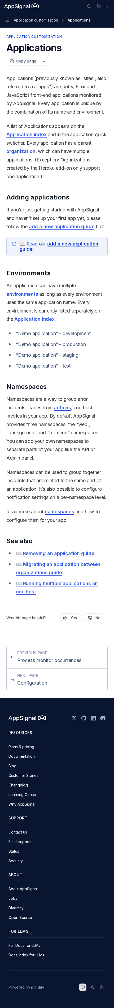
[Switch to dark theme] (102, 987)
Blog (12, 766)
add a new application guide (62, 226)
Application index (26, 134)
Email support (20, 841)
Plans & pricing (21, 746)
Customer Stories (23, 775)
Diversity (16, 908)
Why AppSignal (21, 804)
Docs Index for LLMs (26, 955)
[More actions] (107, 6)
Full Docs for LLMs (24, 945)
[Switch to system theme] (82, 987)
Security (15, 861)
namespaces (59, 511)
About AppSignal (23, 888)
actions (62, 407)
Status (13, 851)
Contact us (17, 832)
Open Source (20, 917)
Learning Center (22, 794)
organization (21, 151)
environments (22, 294)
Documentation (21, 756)
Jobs (12, 898)
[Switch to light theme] (92, 987)
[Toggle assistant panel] (99, 6)
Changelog (18, 785)
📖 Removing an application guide (55, 553)
